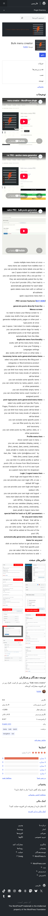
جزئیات (40, 63)
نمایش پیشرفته (40, 740)
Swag (19, 856)
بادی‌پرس (41, 875)
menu (5, 729)
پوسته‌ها (20, 829)
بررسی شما (41, 778)
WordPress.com (38, 863)
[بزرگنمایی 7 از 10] (20, 581)
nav (13, 733)
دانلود (42, 55)
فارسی (38, 885)
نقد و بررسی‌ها (37, 69)
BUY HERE (40, 301)
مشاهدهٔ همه (6, 778)
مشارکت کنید (18, 844)
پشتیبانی (40, 87)
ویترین (20, 825)
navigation (6, 733)
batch (15, 729)
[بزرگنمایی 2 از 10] (43, 586)
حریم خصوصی (40, 837)
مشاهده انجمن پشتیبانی (37, 795)
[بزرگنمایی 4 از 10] (43, 617)
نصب (41, 75)
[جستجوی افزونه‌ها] (22, 18)
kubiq (25, 47)
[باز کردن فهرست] (3, 3)
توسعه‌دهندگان (40, 852)
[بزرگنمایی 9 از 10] (20, 628)
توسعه (41, 81)
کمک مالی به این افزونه (37, 811)
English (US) (6, 724)
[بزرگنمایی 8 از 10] (20, 611)
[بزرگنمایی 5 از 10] (43, 649)
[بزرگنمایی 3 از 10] (43, 596)
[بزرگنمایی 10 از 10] (20, 642)
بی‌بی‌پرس (41, 871)
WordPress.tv (39, 856)
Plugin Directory (40, 10)
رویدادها (20, 848)
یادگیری (43, 844)
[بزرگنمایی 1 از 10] (43, 567)
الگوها (21, 837)
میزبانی (43, 833)
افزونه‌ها (20, 833)
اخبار (44, 829)
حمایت (19, 852)
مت (43, 867)
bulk (10, 729)
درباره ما (42, 825)
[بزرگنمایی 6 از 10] (20, 567)
